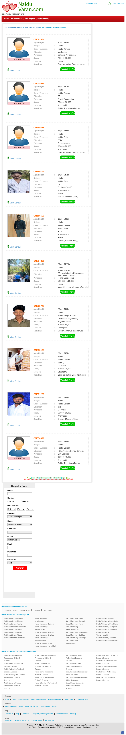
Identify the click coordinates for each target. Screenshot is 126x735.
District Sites (68, 699)
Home (6, 19)
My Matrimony (43, 19)
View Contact (15, 70)
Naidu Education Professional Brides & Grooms (46, 684)
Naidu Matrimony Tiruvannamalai (102, 633)
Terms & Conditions (21, 720)
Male (12, 502)
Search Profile (16, 19)
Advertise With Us (32, 706)
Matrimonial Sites (32, 27)
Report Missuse (62, 714)
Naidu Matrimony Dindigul (75, 621)
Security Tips (50, 720)
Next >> (69, 478)
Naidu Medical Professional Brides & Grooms (106, 662)
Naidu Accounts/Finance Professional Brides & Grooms (13, 658)
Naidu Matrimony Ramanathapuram (72, 628)
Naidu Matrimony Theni (74, 624)
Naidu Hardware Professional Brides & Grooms (76, 678)
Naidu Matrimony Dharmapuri (76, 632)
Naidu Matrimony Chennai (13, 618)
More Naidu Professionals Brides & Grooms (106, 678)
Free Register (30, 19)
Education (36, 610)
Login (14, 699)
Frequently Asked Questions (42, 714)
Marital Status (25, 610)
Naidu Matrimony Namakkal (45, 646)
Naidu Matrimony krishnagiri (76, 638)
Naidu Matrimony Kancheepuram (41, 639)
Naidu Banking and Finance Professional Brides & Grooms (14, 677)
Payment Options (54, 699)
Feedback (25, 714)
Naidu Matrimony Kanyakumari (41, 628)
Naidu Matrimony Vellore (44, 643)
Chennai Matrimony (14, 27)
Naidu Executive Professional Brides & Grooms (76, 673)
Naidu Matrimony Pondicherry (107, 640)
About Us (8, 720)
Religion (8, 610)
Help (17, 714)
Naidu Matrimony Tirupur (13, 635)
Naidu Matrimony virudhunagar (41, 619)
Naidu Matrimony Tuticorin (44, 624)
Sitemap (73, 714)
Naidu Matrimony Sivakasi (44, 635)
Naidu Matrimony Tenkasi (44, 632)
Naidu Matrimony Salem (13, 629)
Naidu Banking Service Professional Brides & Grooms (12, 685)
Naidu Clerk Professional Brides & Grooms (44, 673)
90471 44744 (118, 3)
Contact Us (113, 26)
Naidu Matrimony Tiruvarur (106, 638)
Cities (15, 610)
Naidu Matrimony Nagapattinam (72, 642)
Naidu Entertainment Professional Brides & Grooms (74, 666)
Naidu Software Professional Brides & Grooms (106, 667)
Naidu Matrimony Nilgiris (105, 618)
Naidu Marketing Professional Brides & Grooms (107, 656)
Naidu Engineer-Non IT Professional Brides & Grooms (74, 658)
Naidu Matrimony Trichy (13, 624)
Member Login (92, 3)
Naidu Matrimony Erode (13, 632)
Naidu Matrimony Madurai (13, 621)
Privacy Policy (37, 720)
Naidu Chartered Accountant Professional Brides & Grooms (45, 658)
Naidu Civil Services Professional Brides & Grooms (43, 666)
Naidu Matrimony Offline (14, 706)
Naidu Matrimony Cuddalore (76, 635)
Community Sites (82, 699)
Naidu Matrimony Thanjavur (106, 627)
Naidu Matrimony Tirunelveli (14, 638)
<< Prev (27, 478)
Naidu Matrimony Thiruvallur (106, 629)
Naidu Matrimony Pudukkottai (107, 624)
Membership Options (49, 706)
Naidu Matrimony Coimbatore (15, 627)
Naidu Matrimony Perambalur (107, 621)
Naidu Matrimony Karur (74, 618)
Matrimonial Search (38, 699)
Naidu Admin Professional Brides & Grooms (13, 665)
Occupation (47, 610)
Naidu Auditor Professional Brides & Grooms (14, 670)
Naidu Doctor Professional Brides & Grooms (44, 678)
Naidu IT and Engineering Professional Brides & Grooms (75, 685)
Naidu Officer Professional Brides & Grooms (106, 673)
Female (26, 502)
